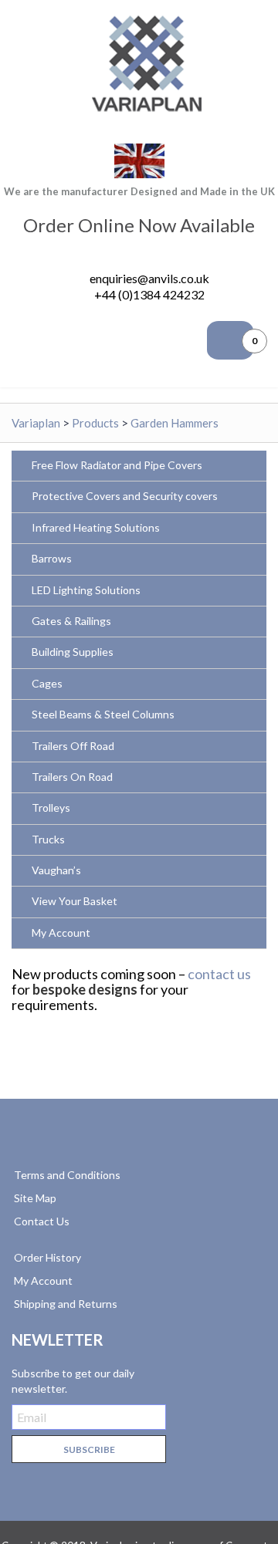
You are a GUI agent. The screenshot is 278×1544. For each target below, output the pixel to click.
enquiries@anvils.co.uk (149, 278)
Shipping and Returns (65, 1303)
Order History (47, 1257)
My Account (43, 1280)
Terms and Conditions (67, 1174)
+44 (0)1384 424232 (149, 294)
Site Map (35, 1197)
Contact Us (42, 1221)
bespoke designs (84, 989)
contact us (219, 973)
